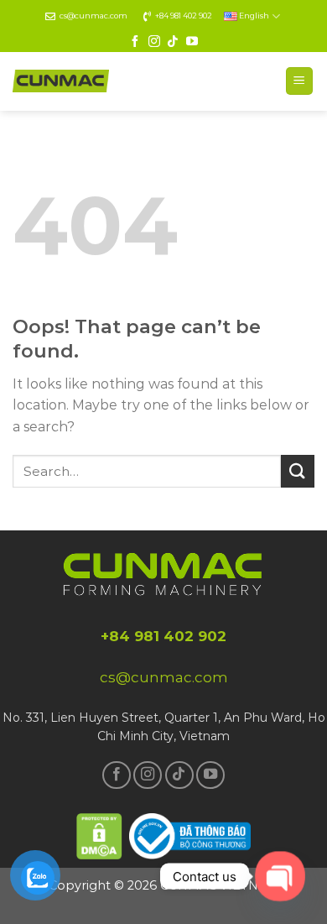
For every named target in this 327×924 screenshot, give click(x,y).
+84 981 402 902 (183, 15)
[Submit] (297, 471)
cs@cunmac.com (93, 15)
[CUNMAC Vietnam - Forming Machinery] (61, 81)
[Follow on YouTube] (192, 42)
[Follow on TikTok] (173, 42)
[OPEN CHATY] (279, 876)
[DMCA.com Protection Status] (99, 833)
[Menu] (300, 81)
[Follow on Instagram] (154, 42)
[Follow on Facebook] (135, 42)
